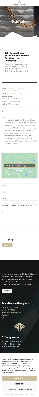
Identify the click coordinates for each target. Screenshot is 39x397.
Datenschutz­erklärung (21, 394)
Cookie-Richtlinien (9, 394)
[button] (36, 356)
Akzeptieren (19, 378)
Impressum (32, 394)
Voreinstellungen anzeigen (19, 389)
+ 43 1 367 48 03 (9, 310)
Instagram (6, 315)
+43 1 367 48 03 (13, 91)
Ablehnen (19, 384)
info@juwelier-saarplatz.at (16, 93)
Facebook (6, 318)
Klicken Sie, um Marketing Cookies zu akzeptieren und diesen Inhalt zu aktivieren (19, 166)
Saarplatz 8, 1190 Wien (16, 88)
